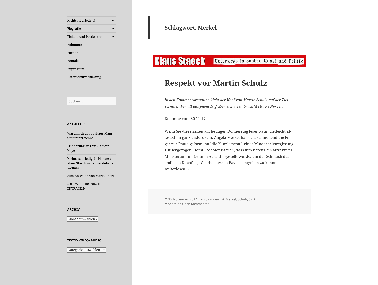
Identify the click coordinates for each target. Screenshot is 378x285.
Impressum (75, 69)
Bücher (72, 53)
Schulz (242, 199)
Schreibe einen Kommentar (188, 204)
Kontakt (73, 61)
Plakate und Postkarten (84, 36)
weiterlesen (177, 169)
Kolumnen (75, 45)
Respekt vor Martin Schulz (216, 82)
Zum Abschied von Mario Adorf (90, 176)
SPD (252, 199)
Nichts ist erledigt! (81, 20)
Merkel (231, 199)
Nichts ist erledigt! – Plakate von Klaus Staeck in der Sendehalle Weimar (91, 163)
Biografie (74, 28)
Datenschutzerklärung (84, 77)
